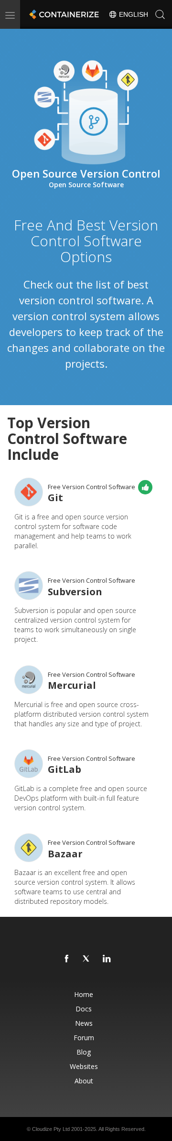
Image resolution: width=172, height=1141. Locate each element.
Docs (83, 1008)
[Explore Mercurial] (28, 679)
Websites (84, 1066)
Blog (83, 1052)
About (84, 1080)
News (84, 1023)
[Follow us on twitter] (87, 959)
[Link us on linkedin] (107, 959)
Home (83, 994)
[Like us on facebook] (67, 959)
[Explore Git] (28, 492)
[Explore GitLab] (28, 763)
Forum (84, 1037)
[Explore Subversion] (28, 585)
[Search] (160, 14)
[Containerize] (63, 14)
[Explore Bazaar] (28, 847)
